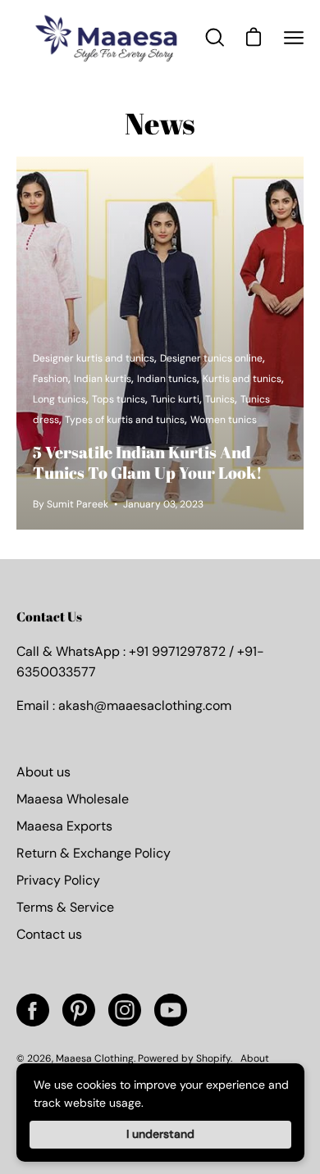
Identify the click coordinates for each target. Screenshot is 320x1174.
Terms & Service (65, 907)
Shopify (213, 1058)
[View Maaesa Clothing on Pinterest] (78, 1010)
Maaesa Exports (64, 826)
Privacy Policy (58, 880)
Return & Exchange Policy (93, 853)
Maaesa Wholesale (72, 799)
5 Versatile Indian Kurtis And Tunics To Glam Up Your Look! (148, 462)
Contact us (49, 934)
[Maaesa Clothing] (109, 37)
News (160, 123)
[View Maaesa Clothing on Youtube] (170, 1010)
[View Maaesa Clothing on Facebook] (32, 1010)
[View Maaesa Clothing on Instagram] (124, 1010)
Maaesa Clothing (95, 1058)
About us (43, 771)
